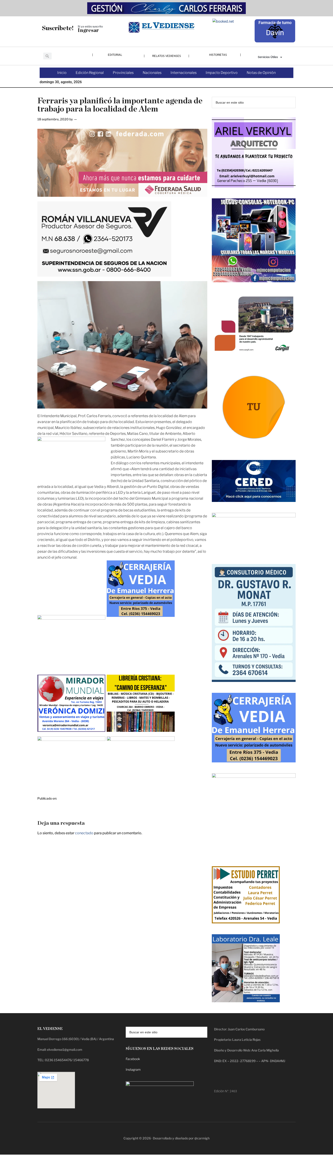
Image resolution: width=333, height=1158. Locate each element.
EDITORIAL (115, 54)
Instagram (133, 1069)
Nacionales (152, 73)
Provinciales (123, 73)
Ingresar (88, 30)
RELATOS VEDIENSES (166, 56)
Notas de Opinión (261, 73)
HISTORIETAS (218, 54)
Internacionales (184, 73)
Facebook (133, 1059)
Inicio (62, 73)
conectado (84, 833)
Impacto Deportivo (222, 73)
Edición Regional (90, 73)
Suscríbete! (58, 28)
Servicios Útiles (268, 57)
